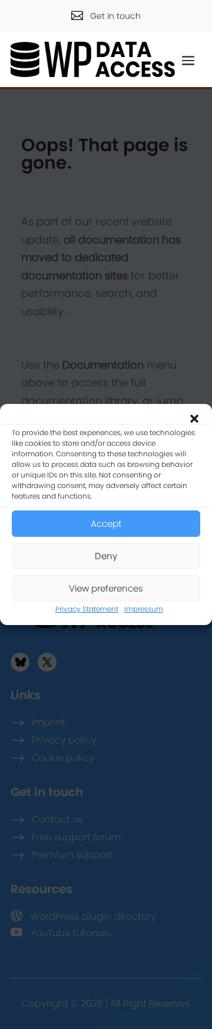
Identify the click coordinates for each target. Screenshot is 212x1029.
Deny (106, 556)
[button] (194, 419)
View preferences (106, 588)
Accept (106, 523)
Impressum (143, 609)
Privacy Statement (86, 609)
